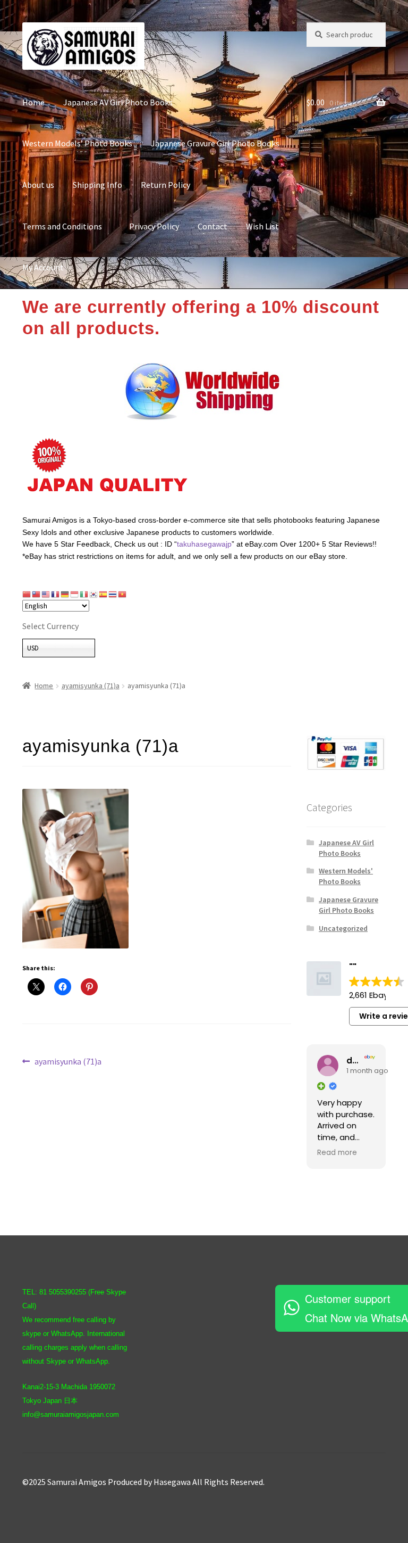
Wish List (262, 226)
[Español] (103, 593)
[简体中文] (27, 593)
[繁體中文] (36, 593)
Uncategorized (343, 928)
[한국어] (94, 593)
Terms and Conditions (66, 226)
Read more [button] (337, 1153)
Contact (212, 226)
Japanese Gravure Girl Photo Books (215, 143)
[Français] (56, 593)
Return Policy (165, 184)
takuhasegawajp (204, 544)
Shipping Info (97, 184)
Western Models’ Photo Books (77, 143)
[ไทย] (113, 593)
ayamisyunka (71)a (91, 685)
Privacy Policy (154, 226)
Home (33, 102)
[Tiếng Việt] (123, 593)
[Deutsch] (65, 593)
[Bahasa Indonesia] (75, 593)
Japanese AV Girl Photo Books (118, 102)
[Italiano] (84, 593)
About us (38, 184)
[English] (46, 593)
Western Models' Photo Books (346, 876)
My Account (43, 267)
